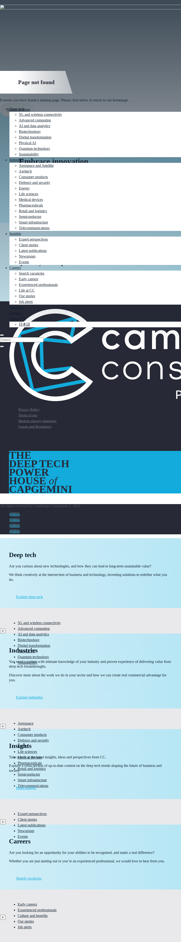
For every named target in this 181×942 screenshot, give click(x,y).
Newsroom (27, 256)
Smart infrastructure (33, 222)
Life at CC (27, 290)
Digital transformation (35, 137)
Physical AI (27, 143)
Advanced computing (35, 120)
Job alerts (26, 302)
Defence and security (34, 183)
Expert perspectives (33, 239)
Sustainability (29, 154)
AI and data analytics (34, 126)
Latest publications (33, 251)
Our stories (27, 296)
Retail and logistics (33, 211)
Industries (16, 160)
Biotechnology (30, 132)
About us (16, 307)
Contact (15, 313)
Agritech (25, 171)
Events (24, 262)
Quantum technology (34, 149)
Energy (24, 188)
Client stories (28, 245)
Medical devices (31, 200)
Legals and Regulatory (35, 426)
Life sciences (28, 194)
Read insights (26, 788)
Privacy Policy (29, 409)
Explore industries (29, 697)
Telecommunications (34, 228)
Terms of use (27, 415)
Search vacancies (31, 273)
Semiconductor (30, 217)
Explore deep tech (29, 597)
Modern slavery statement (37, 421)
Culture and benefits (33, 916)
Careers (15, 268)
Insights (15, 234)
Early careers (28, 279)
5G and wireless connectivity (40, 114)
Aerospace (25, 723)
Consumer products (33, 177)
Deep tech (17, 109)
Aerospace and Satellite (36, 166)
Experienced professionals (38, 285)
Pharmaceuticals (31, 205)
